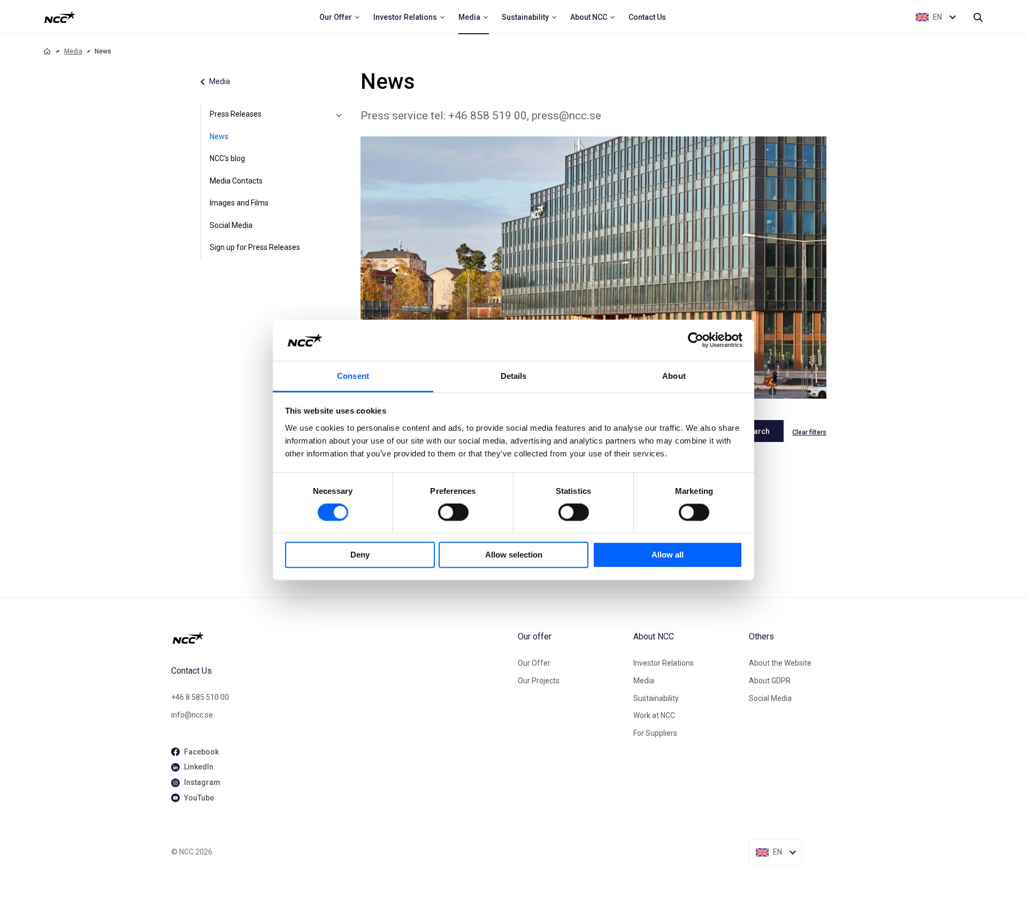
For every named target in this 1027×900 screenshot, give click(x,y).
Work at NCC (654, 715)
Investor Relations (663, 663)
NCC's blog (227, 158)
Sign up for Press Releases (255, 247)
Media (73, 51)
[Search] (977, 17)
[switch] (453, 512)
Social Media (231, 225)
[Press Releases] (339, 114)
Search (757, 431)
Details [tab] (514, 375)
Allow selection (513, 554)
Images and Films (239, 203)
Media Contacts (236, 181)
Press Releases (236, 114)
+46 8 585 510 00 (200, 697)
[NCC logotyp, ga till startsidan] (59, 17)
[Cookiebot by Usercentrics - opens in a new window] (695, 340)
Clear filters (809, 432)
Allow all (668, 554)
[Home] (47, 51)
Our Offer (534, 663)
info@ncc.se (192, 715)
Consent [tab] (353, 375)
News (219, 136)
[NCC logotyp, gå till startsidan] (340, 637)
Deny (360, 554)
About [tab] (674, 375)
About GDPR (770, 680)
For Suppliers (655, 733)
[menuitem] (340, 17)
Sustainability (656, 698)
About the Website (780, 663)
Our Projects (539, 680)
